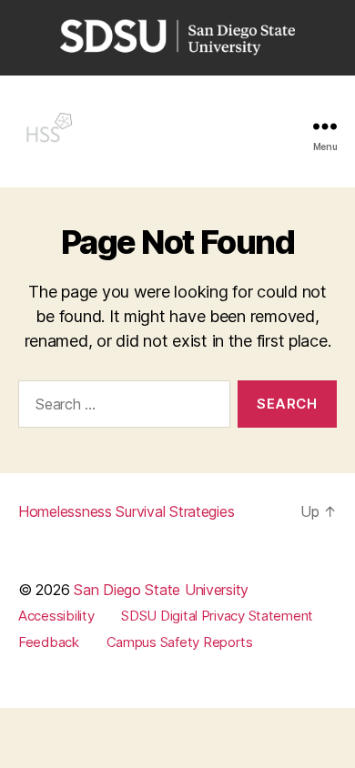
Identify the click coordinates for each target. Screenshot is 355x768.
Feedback (48, 642)
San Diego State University (161, 590)
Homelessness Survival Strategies (126, 511)
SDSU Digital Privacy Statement (217, 615)
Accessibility (56, 615)
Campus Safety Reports (179, 642)
